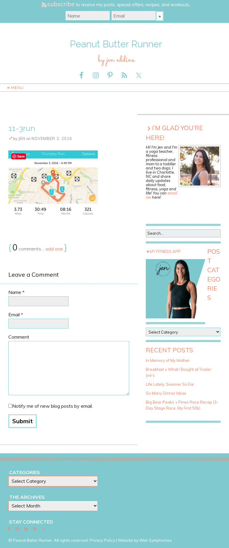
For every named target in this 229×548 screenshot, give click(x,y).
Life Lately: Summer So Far (170, 384)
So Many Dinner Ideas (166, 393)
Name (16, 292)
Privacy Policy (102, 540)
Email (15, 314)
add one (54, 249)
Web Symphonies (155, 540)
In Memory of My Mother (168, 360)
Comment (18, 337)
